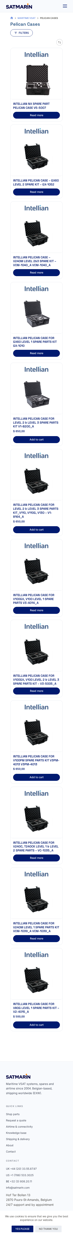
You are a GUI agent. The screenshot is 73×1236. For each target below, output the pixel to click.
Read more (36, 115)
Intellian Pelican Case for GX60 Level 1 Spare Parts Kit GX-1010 (35, 342)
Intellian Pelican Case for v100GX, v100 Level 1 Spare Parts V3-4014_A (33, 599)
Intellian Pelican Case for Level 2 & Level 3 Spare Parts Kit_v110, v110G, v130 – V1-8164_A (35, 510)
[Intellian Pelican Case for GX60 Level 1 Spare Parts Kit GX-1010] (36, 314)
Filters (24, 32)
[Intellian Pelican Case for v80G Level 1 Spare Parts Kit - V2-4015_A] (36, 980)
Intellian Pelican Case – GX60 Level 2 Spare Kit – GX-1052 (36, 182)
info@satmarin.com (18, 1187)
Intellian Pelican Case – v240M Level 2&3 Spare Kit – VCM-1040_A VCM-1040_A (34, 261)
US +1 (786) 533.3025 (20, 1175)
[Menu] (65, 6)
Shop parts (12, 1114)
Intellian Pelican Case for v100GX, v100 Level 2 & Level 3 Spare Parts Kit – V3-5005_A (36, 680)
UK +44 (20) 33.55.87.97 (21, 1168)
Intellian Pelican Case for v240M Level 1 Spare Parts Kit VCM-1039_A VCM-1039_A (36, 927)
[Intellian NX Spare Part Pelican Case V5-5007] (36, 79)
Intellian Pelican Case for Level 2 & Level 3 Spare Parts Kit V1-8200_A (35, 423)
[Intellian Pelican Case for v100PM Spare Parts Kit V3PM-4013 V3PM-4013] (36, 732)
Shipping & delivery (18, 1139)
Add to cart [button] (37, 439)
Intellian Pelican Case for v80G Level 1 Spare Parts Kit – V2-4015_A (36, 1008)
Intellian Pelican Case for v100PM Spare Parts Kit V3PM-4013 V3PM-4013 (36, 760)
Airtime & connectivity (19, 1126)
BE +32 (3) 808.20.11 (19, 1181)
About (9, 1145)
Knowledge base (16, 1132)
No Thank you (48, 1228)
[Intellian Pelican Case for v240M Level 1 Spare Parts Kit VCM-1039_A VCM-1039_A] (36, 899)
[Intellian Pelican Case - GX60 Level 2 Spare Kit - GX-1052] (36, 156)
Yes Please (22, 1228)
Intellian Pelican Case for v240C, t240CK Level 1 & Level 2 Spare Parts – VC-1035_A (36, 847)
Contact (11, 1151)
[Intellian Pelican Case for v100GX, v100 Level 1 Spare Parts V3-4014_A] (36, 571)
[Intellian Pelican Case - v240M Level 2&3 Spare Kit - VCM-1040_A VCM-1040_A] (36, 233)
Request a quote (16, 1120)
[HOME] (11, 18)
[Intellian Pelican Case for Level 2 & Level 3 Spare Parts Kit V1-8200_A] (36, 394)
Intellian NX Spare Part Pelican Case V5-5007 (31, 106)
